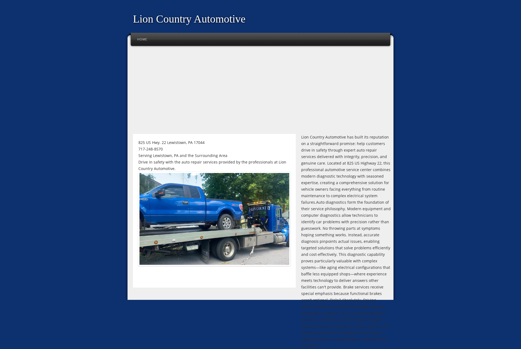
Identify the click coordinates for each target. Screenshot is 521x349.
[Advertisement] (260, 92)
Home (142, 39)
